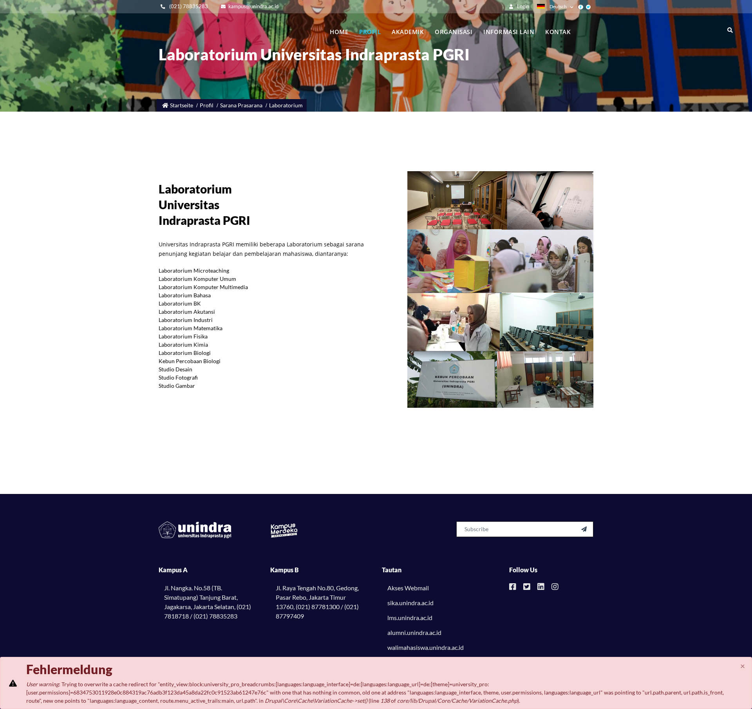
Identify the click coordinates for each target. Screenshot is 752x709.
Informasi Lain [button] (508, 32)
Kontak (558, 32)
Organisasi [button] (453, 32)
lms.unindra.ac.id (409, 617)
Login (522, 6)
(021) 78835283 (188, 6)
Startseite (181, 105)
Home (339, 32)
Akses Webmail (408, 587)
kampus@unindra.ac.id (253, 6)
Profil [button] (370, 32)
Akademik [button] (408, 32)
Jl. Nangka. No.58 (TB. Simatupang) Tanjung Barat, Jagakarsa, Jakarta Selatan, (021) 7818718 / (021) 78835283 (207, 602)
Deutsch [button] (558, 6)
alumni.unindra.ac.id (414, 632)
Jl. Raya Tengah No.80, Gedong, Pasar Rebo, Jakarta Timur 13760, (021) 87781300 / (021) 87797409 (317, 602)
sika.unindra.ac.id (410, 602)
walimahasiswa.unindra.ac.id (425, 647)
